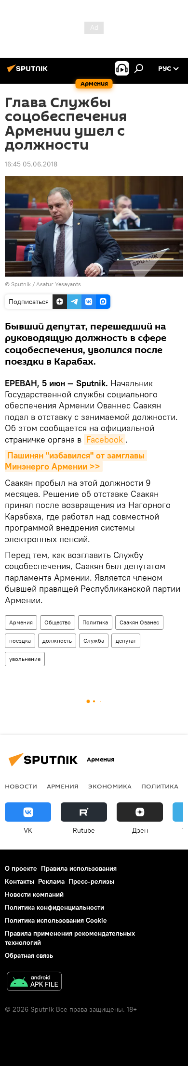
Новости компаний (34, 894)
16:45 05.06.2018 (31, 164)
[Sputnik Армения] (29, 72)
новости (21, 786)
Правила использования (79, 868)
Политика (95, 622)
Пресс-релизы (91, 881)
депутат (126, 640)
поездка (20, 640)
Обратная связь (29, 955)
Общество (57, 622)
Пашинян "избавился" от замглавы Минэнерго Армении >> (76, 461)
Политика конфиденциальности (54, 907)
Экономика (110, 786)
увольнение (24, 658)
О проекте (21, 868)
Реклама (51, 881)
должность (57, 640)
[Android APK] (34, 982)
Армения (21, 622)
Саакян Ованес (139, 622)
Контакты (19, 881)
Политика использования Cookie (56, 920)
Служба (93, 640)
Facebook (104, 439)
